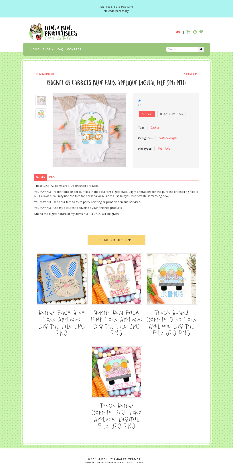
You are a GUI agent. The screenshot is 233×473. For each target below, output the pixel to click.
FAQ (61, 49)
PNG (167, 148)
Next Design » (191, 73)
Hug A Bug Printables (123, 459)
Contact (74, 49)
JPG (160, 148)
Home (35, 49)
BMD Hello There (131, 462)
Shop (47, 49)
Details (40, 177)
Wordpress (108, 462)
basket (155, 127)
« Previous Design (44, 73)
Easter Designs (168, 138)
